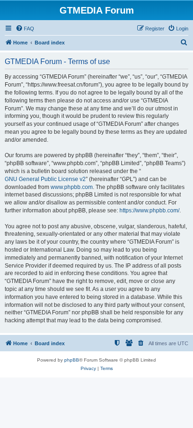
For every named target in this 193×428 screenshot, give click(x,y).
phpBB (71, 360)
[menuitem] (24, 28)
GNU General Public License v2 (45, 179)
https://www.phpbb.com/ (149, 210)
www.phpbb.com (72, 187)
